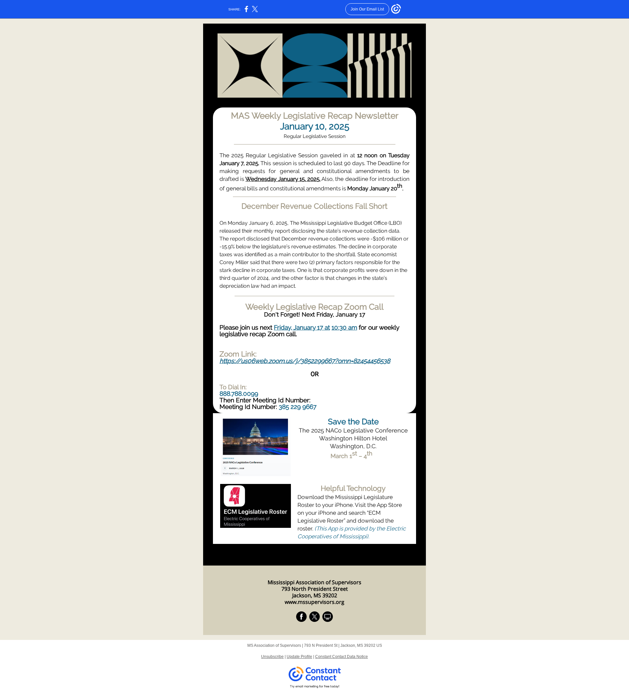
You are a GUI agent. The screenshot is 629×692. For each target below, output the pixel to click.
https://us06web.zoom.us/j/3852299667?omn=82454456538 (304, 360)
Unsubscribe (272, 656)
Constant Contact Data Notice (341, 656)
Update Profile (299, 656)
